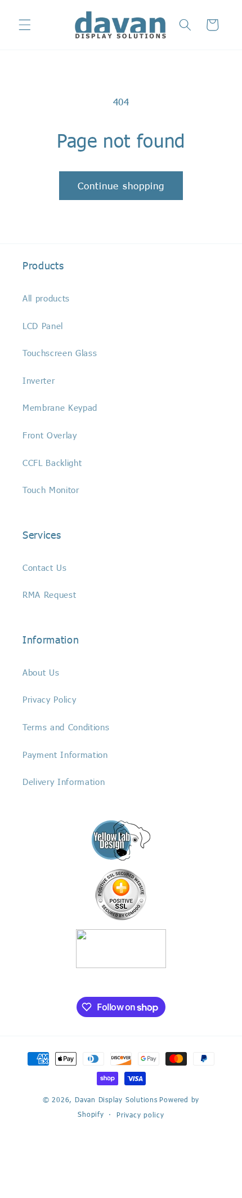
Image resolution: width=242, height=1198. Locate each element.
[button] (24, 24)
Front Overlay (50, 435)
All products (46, 298)
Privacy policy (140, 1115)
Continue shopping (121, 185)
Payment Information (65, 754)
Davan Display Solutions (116, 1099)
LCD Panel (43, 326)
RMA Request (49, 594)
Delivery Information (64, 782)
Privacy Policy (49, 699)
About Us (41, 672)
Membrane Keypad (60, 407)
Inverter (39, 380)
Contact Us (45, 567)
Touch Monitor (51, 490)
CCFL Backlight (52, 463)
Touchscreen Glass (60, 353)
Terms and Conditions (66, 727)
